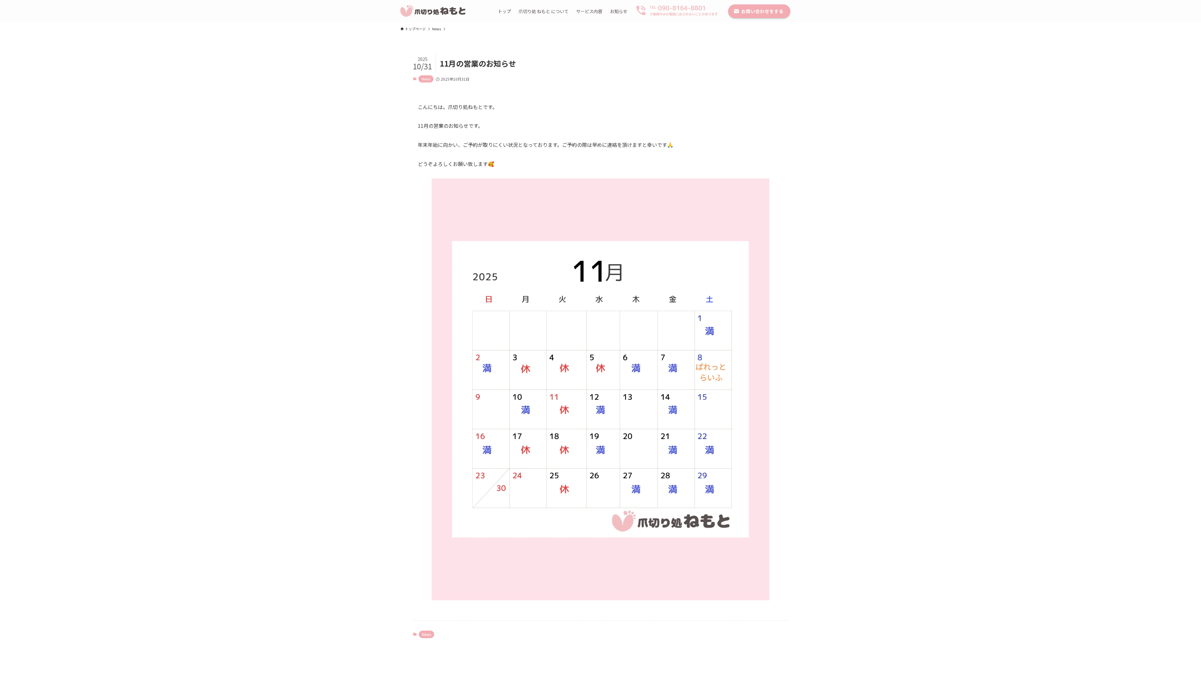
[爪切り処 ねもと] (433, 11)
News (426, 78)
